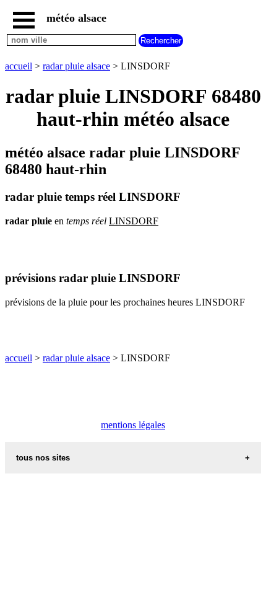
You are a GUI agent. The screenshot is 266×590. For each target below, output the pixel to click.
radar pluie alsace (76, 66)
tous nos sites (43, 457)
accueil (18, 66)
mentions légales (133, 425)
